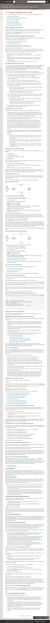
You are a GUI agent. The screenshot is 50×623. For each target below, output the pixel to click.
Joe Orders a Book (10, 153)
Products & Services (22, 621)
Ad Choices (43, 621)
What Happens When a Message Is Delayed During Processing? (18, 392)
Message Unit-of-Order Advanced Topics (14, 23)
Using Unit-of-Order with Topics (12, 398)
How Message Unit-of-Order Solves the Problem (15, 156)
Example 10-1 (9, 291)
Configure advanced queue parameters (16, 337)
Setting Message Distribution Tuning (33, 533)
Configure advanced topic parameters (15, 335)
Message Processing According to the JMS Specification (17, 40)
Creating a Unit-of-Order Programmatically (14, 268)
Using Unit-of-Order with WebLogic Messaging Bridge (16, 403)
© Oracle (6, 621)
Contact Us (16, 621)
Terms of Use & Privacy (29, 621)
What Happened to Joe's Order (12, 155)
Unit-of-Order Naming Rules (12, 271)
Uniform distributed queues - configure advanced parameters (20, 340)
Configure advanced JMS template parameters (17, 341)
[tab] (23, 283)
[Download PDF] (1, 16)
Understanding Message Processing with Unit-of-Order (17, 17)
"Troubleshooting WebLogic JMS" (20, 573)
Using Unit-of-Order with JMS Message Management (16, 400)
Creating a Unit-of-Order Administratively (14, 269)
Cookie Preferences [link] (37, 621)
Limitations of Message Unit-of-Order (14, 25)
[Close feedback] (34, 618)
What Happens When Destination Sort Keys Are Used (16, 395)
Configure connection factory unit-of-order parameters (21, 327)
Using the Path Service (11, 465)
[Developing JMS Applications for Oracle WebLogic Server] (1, 14)
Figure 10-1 (9, 179)
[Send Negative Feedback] (45, 618)
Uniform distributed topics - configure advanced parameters (19, 338)
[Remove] (26, 1)
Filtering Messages (18, 440)
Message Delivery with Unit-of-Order (13, 43)
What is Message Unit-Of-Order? (13, 16)
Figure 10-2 (8, 228)
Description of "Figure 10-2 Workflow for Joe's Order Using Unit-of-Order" (18, 244)
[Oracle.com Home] (2, 2)
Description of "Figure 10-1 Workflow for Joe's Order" (14, 195)
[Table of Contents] (1, 12)
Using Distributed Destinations (25, 53)
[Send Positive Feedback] (48, 618)
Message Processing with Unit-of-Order (14, 42)
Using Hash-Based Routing (12, 466)
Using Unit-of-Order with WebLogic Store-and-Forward (17, 402)
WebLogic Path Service (17, 470)
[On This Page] (48, 12)
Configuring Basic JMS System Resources (34, 453)
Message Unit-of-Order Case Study (13, 19)
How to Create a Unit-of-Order (12, 20)
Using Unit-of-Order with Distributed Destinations (32, 121)
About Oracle (11, 621)
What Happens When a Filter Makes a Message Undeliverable (18, 394)
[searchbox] (36, 1)
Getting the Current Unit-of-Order (13, 22)
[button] (4, 2)
